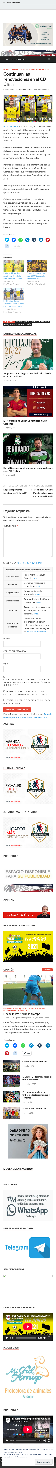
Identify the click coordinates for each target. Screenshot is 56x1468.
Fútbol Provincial (11, 69)
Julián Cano (44, 322)
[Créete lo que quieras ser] (11, 1061)
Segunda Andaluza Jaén (38, 69)
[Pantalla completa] (49, 1337)
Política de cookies (21, 1457)
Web (5, 664)
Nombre (8, 638)
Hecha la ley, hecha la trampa (21, 1013)
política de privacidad (29, 563)
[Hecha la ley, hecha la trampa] (28, 976)
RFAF (27, 1010)
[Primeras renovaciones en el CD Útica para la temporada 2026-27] (37, 266)
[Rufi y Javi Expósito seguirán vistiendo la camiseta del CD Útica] (13, 266)
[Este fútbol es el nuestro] (11, 1108)
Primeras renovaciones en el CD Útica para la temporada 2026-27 (36, 276)
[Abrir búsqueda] (49, 59)
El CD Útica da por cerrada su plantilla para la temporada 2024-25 (13, 304)
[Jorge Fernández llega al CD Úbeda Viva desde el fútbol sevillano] (28, 355)
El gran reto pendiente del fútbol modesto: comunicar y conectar (36, 1095)
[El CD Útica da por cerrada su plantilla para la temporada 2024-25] (13, 293)
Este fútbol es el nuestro (34, 1108)
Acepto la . (24, 563)
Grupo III (23, 69)
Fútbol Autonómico (37, 1008)
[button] (28, 34)
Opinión (6, 1010)
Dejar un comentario (41, 89)
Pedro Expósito (25, 89)
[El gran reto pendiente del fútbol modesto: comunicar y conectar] (11, 1092)
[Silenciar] (44, 1337)
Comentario (10, 526)
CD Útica (20, 322)
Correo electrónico (15, 651)
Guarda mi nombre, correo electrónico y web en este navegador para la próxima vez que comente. (27, 682)
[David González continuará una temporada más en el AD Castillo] (28, 449)
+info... (35, 578)
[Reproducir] (7, 1337)
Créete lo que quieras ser (34, 1061)
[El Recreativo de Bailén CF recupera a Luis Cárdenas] (28, 402)
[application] (28, 1327)
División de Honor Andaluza (15, 1008)
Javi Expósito (31, 322)
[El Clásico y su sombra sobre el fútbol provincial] (11, 1077)
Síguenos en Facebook (18, 1168)
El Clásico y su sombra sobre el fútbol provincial (37, 1078)
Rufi (6, 324)
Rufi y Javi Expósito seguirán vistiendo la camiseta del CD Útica (12, 276)
